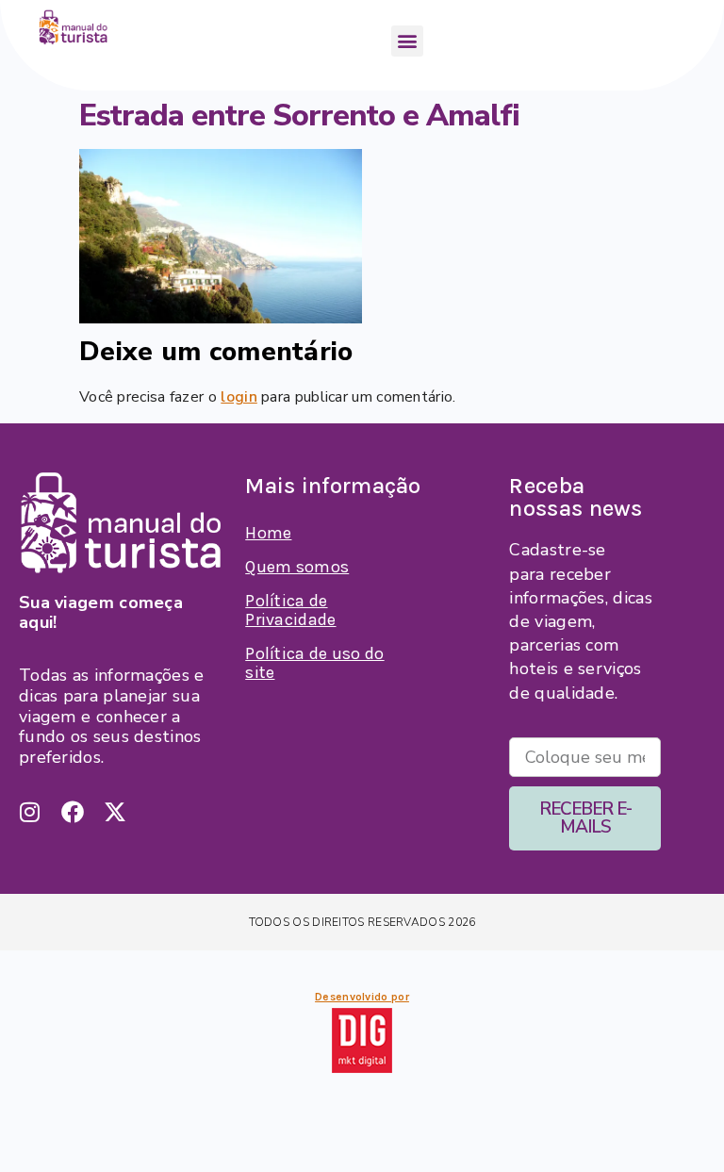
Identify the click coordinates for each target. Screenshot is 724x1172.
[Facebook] (72, 812)
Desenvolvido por (362, 996)
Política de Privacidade (290, 610)
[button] (406, 41)
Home (268, 532)
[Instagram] (30, 812)
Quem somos (297, 566)
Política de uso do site (314, 663)
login (239, 397)
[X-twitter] (115, 812)
